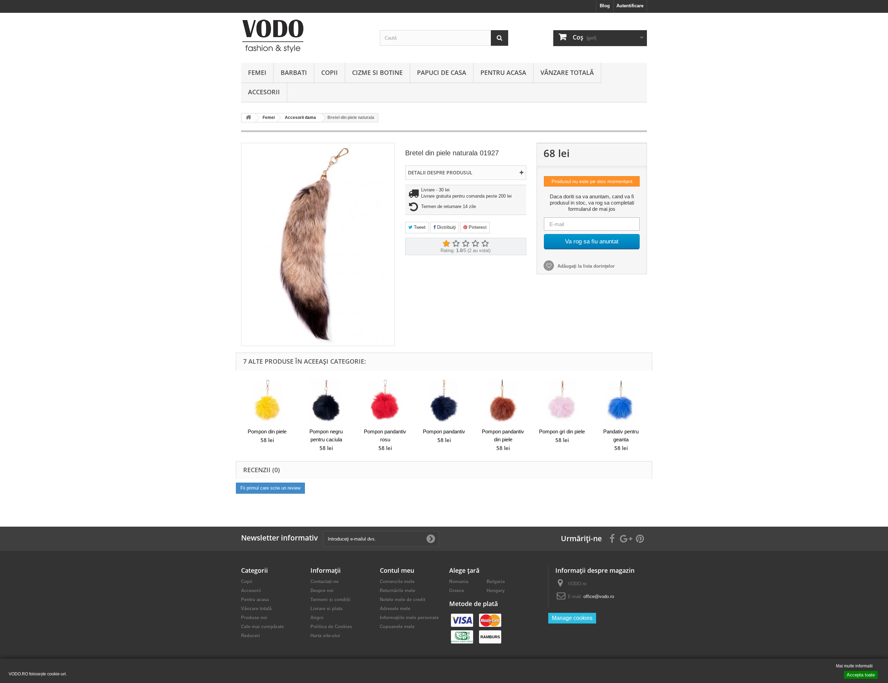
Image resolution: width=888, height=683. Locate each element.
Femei (257, 72)
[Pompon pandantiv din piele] (503, 400)
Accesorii (264, 92)
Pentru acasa (503, 72)
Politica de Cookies (331, 626)
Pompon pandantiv (444, 431)
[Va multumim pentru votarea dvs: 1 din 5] (446, 244)
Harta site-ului (325, 635)
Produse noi (254, 617)
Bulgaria (496, 581)
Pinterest (477, 227)
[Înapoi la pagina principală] (248, 117)
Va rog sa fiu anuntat (591, 241)
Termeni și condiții (330, 599)
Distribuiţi (446, 227)
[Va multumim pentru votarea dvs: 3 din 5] (465, 244)
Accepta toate (861, 674)
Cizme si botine (377, 72)
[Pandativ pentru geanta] (621, 400)
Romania (458, 581)
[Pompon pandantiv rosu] (385, 400)
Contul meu (397, 570)
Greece (456, 590)
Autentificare (629, 5)
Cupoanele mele (397, 626)
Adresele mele (395, 608)
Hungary (496, 590)
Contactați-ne (324, 581)
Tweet (419, 227)
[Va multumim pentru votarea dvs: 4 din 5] (475, 244)
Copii (329, 72)
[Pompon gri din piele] (562, 400)
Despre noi (322, 590)
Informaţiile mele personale (409, 617)
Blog (605, 5)
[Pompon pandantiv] (444, 400)
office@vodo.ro (598, 596)
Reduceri (250, 635)
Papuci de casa (441, 72)
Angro (317, 617)
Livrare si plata (326, 608)
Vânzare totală (567, 72)
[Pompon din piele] (267, 400)
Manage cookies (572, 618)
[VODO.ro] (305, 36)
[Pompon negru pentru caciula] (326, 400)
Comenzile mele (397, 581)
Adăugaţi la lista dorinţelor (585, 266)
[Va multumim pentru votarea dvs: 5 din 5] (485, 244)
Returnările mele (397, 590)
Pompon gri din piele (562, 431)
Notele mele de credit (402, 599)
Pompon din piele (267, 431)
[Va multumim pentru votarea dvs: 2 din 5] (456, 244)
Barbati (294, 72)
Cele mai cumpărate (262, 626)
